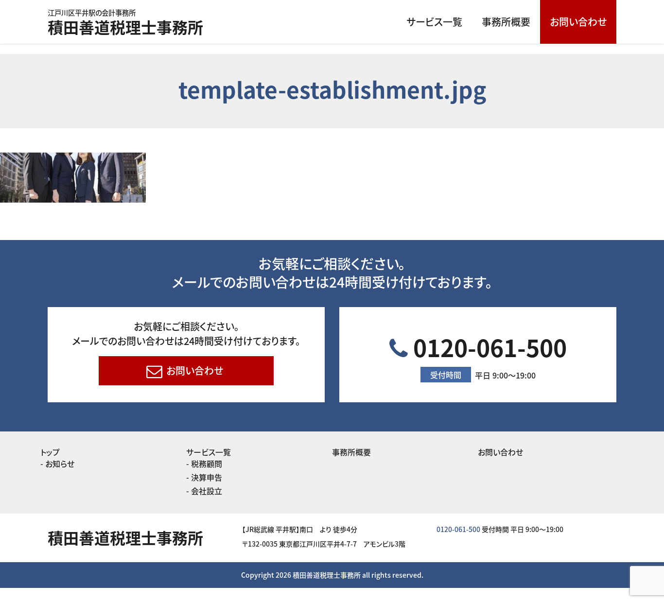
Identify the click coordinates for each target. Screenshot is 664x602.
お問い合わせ (578, 22)
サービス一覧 (434, 22)
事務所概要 (506, 22)
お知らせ (59, 463)
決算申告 (206, 477)
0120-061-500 (487, 355)
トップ (50, 452)
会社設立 (206, 491)
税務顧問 (206, 463)
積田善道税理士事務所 (125, 23)
